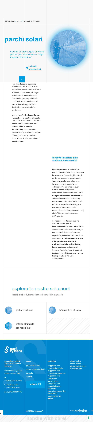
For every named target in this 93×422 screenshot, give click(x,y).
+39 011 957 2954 (12, 385)
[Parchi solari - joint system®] (13, 349)
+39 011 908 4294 (13, 387)
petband (33, 384)
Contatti (29, 377)
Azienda (29, 373)
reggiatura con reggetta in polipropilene (54, 378)
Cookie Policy (75, 364)
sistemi (19, 21)
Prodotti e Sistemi (33, 365)
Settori (28, 362)
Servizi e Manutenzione (35, 369)
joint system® (10, 21)
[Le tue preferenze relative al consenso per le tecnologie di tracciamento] (88, 417)
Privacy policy (75, 361)
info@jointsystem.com (13, 380)
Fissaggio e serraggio (32, 21)
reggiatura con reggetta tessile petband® (54, 386)
